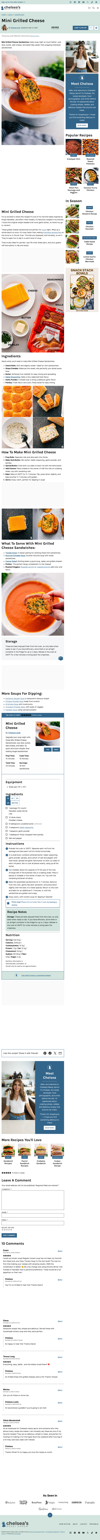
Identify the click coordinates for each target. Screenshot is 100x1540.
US (8, 803)
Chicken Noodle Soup (14, 701)
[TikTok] (92, 2)
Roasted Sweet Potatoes (90, 161)
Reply (60, 1251)
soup (44, 230)
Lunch (10, 15)
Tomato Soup (11, 553)
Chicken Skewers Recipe (89, 212)
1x (8, 798)
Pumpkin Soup (11, 710)
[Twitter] (88, 2)
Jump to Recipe (80, 28)
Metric (15, 803)
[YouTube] (83, 2)
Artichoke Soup (11, 704)
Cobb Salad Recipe (89, 243)
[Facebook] (79, 2)
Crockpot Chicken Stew (15, 707)
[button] (52, 27)
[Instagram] (70, 2)
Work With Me (64, 1524)
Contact (83, 1524)
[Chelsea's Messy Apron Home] (10, 8)
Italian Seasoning (12, 377)
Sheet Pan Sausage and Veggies (74, 190)
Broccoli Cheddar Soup (15, 556)
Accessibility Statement (52, 1532)
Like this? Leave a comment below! (36, 975)
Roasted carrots (27, 567)
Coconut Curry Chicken (90, 189)
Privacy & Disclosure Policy (37, 1532)
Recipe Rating (8, 1228)
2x (12, 798)
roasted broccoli (43, 567)
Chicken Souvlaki (89, 227)
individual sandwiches (52, 232)
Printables (94, 1524)
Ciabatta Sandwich (41, 1162)
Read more (49, 1128)
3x (17, 798)
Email (5, 1220)
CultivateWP (17, 1533)
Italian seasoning (26, 827)
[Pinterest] (75, 2)
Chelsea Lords (15, 28)
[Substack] (96, 2)
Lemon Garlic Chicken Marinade (89, 259)
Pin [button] (47, 749)
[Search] (93, 8)
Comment (7, 1189)
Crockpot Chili (73, 159)
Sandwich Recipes (8, 1162)
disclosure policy (34, 36)
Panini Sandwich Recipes (24, 1163)
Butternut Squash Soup (15, 698)
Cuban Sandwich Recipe (57, 1163)
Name (5, 1212)
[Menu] (98, 8)
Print (56, 749)
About (75, 1524)
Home (4, 15)
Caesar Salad (11, 561)
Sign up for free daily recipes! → (13, 2)
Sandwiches (19, 15)
